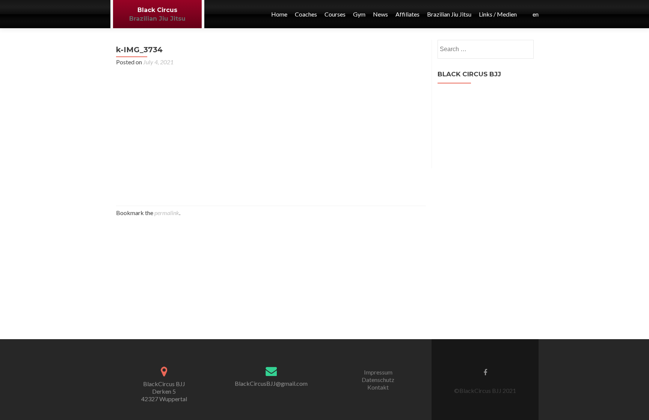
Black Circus (157, 10)
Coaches (306, 14)
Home (279, 14)
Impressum (378, 372)
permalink (166, 212)
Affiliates (407, 14)
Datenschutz (378, 379)
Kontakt (378, 387)
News (380, 14)
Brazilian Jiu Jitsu (157, 18)
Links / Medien (498, 14)
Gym (359, 14)
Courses (335, 14)
